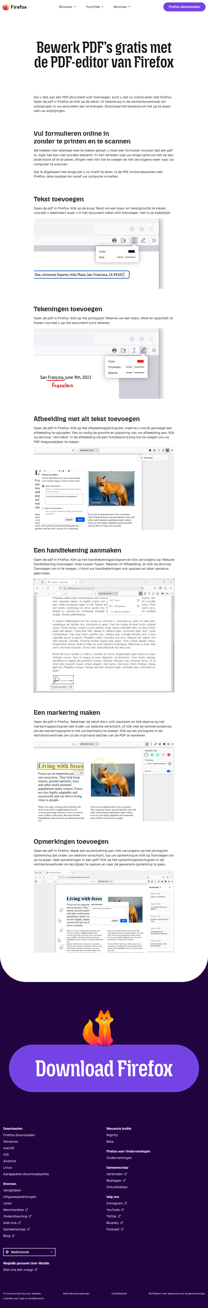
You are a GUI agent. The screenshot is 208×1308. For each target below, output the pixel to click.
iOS (6, 1154)
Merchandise (13, 1210)
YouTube (113, 1210)
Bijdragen (113, 1180)
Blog (6, 1236)
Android (9, 1161)
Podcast (112, 1229)
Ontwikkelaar (117, 1187)
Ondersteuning (15, 1216)
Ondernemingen (119, 1158)
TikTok (111, 1216)
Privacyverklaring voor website (22, 1293)
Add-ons (10, 1223)
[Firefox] (14, 7)
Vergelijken (12, 1190)
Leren (7, 1203)
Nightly (112, 1135)
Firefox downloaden (184, 7)
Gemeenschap (14, 1229)
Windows (10, 1141)
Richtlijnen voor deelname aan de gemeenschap (177, 1293)
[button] (67, 7)
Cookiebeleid (119, 1293)
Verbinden (114, 1174)
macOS (8, 1148)
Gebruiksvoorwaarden (76, 1293)
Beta (110, 1141)
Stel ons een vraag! (18, 1270)
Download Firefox (104, 1068)
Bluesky (112, 1223)
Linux (7, 1167)
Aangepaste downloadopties (26, 1174)
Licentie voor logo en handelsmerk (23, 1298)
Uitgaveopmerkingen (19, 1197)
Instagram (114, 1203)
